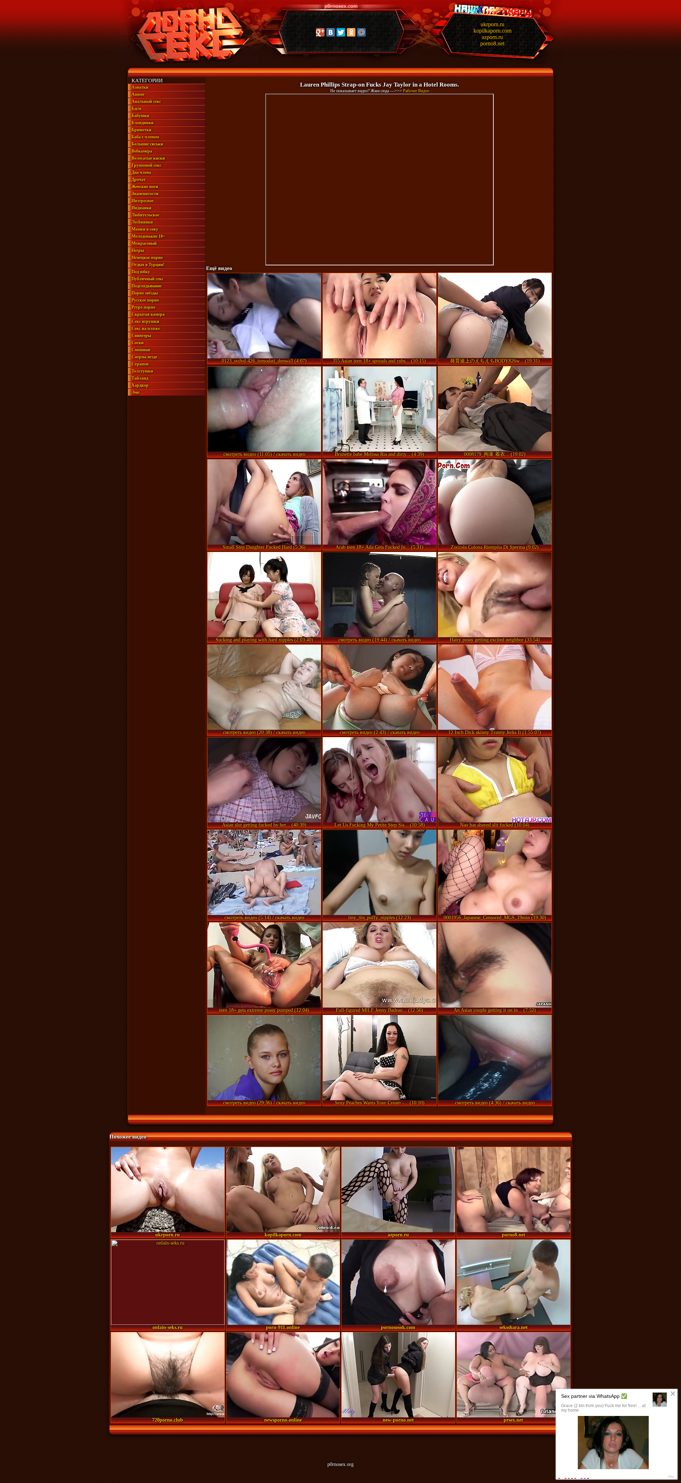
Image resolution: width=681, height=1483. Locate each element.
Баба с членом (145, 136)
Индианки (141, 207)
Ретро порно (143, 307)
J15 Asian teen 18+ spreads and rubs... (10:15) (379, 361)
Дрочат (139, 179)
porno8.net (492, 43)
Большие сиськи (147, 144)
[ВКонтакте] (330, 32)
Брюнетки (141, 129)
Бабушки (140, 115)
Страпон (140, 364)
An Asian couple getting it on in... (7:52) (495, 1010)
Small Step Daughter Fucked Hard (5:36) (264, 547)
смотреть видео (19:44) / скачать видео (379, 640)
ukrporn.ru (492, 24)
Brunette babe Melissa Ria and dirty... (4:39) (379, 454)
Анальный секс (146, 101)
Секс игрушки (145, 321)
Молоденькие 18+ (148, 236)
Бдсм (136, 108)
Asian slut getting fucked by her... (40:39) (264, 825)
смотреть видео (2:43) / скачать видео (380, 732)
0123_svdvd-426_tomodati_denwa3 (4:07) (264, 361)
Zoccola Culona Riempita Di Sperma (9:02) (495, 547)
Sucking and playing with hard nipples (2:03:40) (264, 640)
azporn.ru (492, 37)
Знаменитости (145, 193)
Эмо (135, 392)
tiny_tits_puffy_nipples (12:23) (379, 917)
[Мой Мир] (361, 32)
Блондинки (143, 122)
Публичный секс (148, 278)
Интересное (143, 200)
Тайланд (140, 378)
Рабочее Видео (416, 90)
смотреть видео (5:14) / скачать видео (264, 917)
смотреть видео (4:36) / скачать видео (495, 1103)
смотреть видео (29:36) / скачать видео (264, 1103)
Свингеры (141, 335)
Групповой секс (146, 165)
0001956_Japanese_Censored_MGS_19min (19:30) (495, 917)
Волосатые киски (148, 158)
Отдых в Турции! (148, 264)
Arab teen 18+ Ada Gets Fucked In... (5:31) (379, 547)
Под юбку (141, 271)
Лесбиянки (142, 222)
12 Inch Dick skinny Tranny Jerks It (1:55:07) (494, 732)
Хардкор (140, 385)
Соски (138, 342)
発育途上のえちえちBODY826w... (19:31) (495, 361)
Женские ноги (145, 186)
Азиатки (140, 87)
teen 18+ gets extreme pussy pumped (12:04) (264, 1010)
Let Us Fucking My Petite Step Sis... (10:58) (379, 825)
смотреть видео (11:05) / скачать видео (264, 454)
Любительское (145, 215)
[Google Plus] (320, 32)
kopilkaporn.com (492, 31)
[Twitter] (341, 32)
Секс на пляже (146, 328)
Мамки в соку (145, 229)
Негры (138, 250)
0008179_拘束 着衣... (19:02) (495, 454)
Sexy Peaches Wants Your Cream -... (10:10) (380, 1103)
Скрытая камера (148, 314)
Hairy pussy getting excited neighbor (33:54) (495, 640)
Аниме (138, 94)
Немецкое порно (147, 257)
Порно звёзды (145, 293)
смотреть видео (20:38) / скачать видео (264, 732)
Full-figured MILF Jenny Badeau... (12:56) (379, 1010)
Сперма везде (144, 356)
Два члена (141, 172)
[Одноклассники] (351, 32)
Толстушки (142, 371)
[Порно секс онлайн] (189, 62)
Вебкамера (142, 151)
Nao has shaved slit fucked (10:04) (495, 825)
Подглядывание (147, 285)
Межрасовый (144, 243)
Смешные (141, 349)
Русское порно (145, 300)
